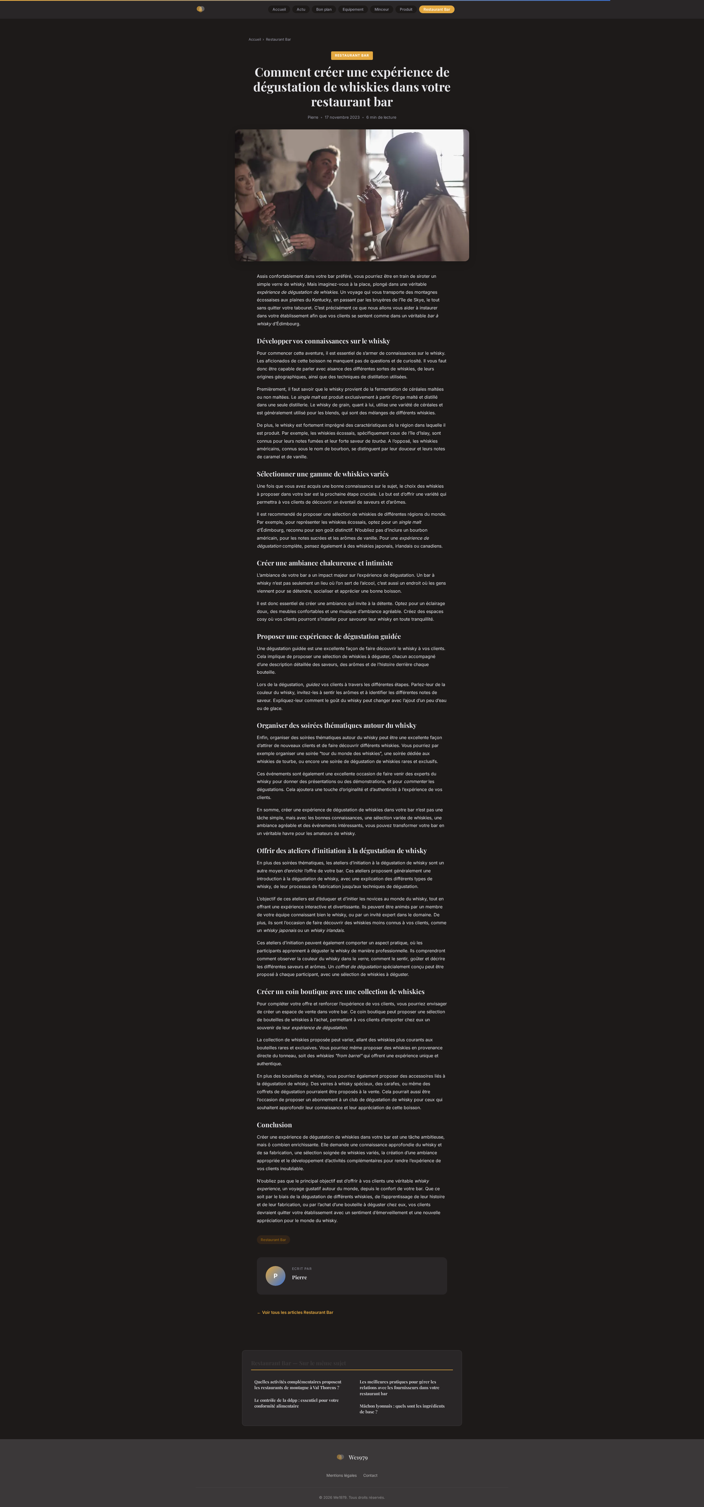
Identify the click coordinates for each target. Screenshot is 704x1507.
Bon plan (324, 9)
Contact (370, 1475)
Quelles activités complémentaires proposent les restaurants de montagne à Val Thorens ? (297, 1384)
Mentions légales (341, 1475)
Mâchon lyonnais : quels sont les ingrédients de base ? (402, 1408)
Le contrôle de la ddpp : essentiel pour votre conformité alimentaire (296, 1403)
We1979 (358, 1457)
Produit (406, 9)
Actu (301, 9)
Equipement (353, 9)
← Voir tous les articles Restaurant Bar (295, 1312)
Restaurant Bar (437, 9)
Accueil (279, 9)
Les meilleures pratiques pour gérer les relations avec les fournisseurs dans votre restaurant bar (399, 1387)
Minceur (382, 9)
